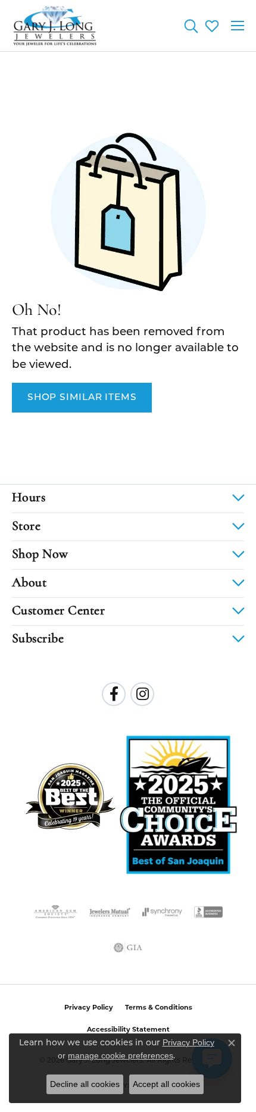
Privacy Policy (88, 1007)
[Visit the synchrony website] (162, 912)
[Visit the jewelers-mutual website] (109, 912)
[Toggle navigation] (237, 25)
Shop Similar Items (81, 397)
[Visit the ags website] (55, 912)
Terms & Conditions (158, 1007)
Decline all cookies (85, 1084)
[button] (190, 26)
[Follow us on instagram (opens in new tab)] (142, 694)
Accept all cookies (166, 1084)
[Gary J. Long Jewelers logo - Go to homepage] (55, 25)
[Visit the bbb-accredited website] (208, 912)
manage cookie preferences (120, 1055)
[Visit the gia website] (128, 948)
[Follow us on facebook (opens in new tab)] (114, 694)
